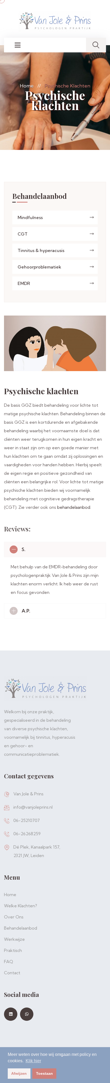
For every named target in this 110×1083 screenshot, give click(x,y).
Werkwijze (14, 939)
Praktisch (13, 950)
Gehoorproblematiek (39, 267)
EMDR (24, 283)
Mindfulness (30, 217)
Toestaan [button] (44, 1073)
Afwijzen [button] (19, 1073)
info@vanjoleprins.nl (33, 807)
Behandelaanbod (20, 928)
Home (27, 86)
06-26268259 (27, 833)
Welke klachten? (20, 905)
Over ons (13, 917)
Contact (12, 972)
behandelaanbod (73, 507)
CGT (23, 234)
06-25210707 (26, 820)
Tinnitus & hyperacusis (41, 250)
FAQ (8, 961)
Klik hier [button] (33, 1061)
